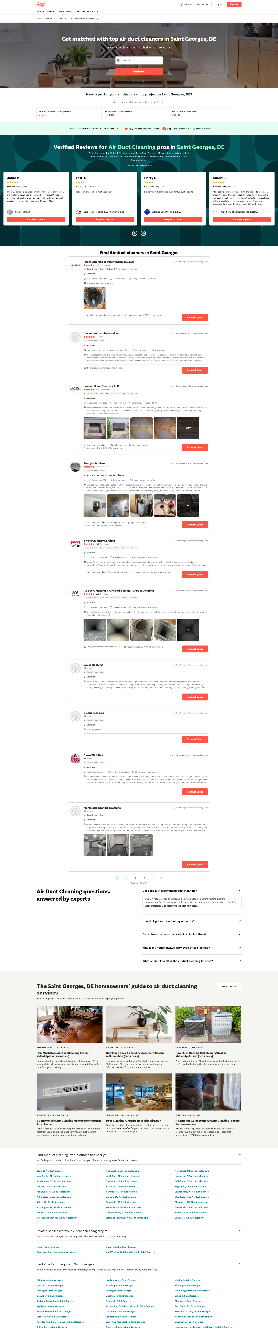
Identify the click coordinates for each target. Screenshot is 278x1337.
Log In (218, 4)
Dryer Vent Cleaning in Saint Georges (55, 1252)
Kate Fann (180, 1115)
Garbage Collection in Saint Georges (55, 1301)
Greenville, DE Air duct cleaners (122, 1202)
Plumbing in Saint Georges (119, 1285)
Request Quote (195, 317)
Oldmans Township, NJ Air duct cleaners (127, 1217)
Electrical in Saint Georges (50, 1285)
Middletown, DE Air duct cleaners (53, 1181)
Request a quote (36, 219)
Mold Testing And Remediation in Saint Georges (130, 1252)
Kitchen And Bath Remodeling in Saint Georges (130, 1306)
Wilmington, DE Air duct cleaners (53, 1196)
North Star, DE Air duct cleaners (122, 1176)
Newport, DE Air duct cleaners (52, 1212)
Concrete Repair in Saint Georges (123, 1327)
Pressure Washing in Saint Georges (193, 1311)
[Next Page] (170, 878)
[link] (10, 212)
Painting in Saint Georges (49, 1280)
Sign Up (234, 4)
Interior (40, 11)
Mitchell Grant (45, 1047)
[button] (95, 298)
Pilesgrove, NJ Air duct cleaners (191, 1202)
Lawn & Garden (64, 11)
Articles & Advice (90, 11)
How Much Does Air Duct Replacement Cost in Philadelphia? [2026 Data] (135, 1054)
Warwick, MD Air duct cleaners (121, 1191)
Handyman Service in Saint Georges (193, 1316)
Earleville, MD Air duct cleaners (191, 1212)
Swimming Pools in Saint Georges (192, 1290)
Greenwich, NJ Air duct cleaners (191, 1207)
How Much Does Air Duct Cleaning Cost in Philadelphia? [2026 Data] (63, 1054)
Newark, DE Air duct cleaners (51, 1186)
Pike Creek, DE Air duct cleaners (122, 1170)
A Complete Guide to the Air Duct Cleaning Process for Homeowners (207, 1122)
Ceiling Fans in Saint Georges (51, 1327)
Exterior (51, 11)
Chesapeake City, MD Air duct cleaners (56, 1217)
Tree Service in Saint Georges (121, 1311)
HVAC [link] (39, 18)
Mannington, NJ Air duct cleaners (53, 1207)
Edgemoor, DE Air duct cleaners (191, 1186)
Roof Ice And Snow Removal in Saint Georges (60, 1321)
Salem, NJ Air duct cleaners (50, 1202)
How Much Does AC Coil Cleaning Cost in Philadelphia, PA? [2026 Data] (200, 1054)
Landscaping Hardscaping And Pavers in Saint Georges (203, 1327)
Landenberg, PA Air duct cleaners (192, 1191)
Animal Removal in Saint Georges (54, 1311)
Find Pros (139, 71)
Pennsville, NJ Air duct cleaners (53, 1191)
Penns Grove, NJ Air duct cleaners (123, 1207)
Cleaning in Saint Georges (188, 1301)
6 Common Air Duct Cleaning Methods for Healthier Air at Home (69, 1122)
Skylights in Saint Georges (50, 1306)
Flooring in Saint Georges (188, 1285)
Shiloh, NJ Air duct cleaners (189, 1217)
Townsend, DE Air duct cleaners (122, 1181)
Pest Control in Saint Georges (190, 1306)
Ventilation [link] (50, 18)
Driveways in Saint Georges (189, 1321)
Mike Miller (112, 1047)
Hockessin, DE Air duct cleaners (191, 1176)
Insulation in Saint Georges (50, 1295)
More (76, 11)
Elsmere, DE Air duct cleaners (121, 1196)
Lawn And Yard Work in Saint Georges (125, 1321)
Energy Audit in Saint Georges (121, 1246)
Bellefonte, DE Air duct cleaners (191, 1181)
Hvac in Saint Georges (47, 1246)
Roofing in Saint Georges (118, 1290)
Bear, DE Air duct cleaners (50, 1170)
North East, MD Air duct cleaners (192, 1170)
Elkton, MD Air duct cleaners (120, 1186)
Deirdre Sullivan (115, 1115)
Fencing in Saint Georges (49, 1290)
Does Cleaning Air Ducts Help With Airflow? (133, 1120)
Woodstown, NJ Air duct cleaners (192, 1196)
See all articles (229, 986)
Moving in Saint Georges (187, 1280)
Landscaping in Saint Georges (121, 1280)
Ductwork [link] (62, 18)
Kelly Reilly (182, 1047)
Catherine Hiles (45, 1115)
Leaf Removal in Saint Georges (52, 1316)
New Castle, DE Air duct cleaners (53, 1176)
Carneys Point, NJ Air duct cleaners (124, 1212)
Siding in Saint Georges (187, 1295)
